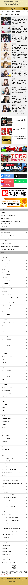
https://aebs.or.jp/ (4, 574)
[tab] (13, 11)
